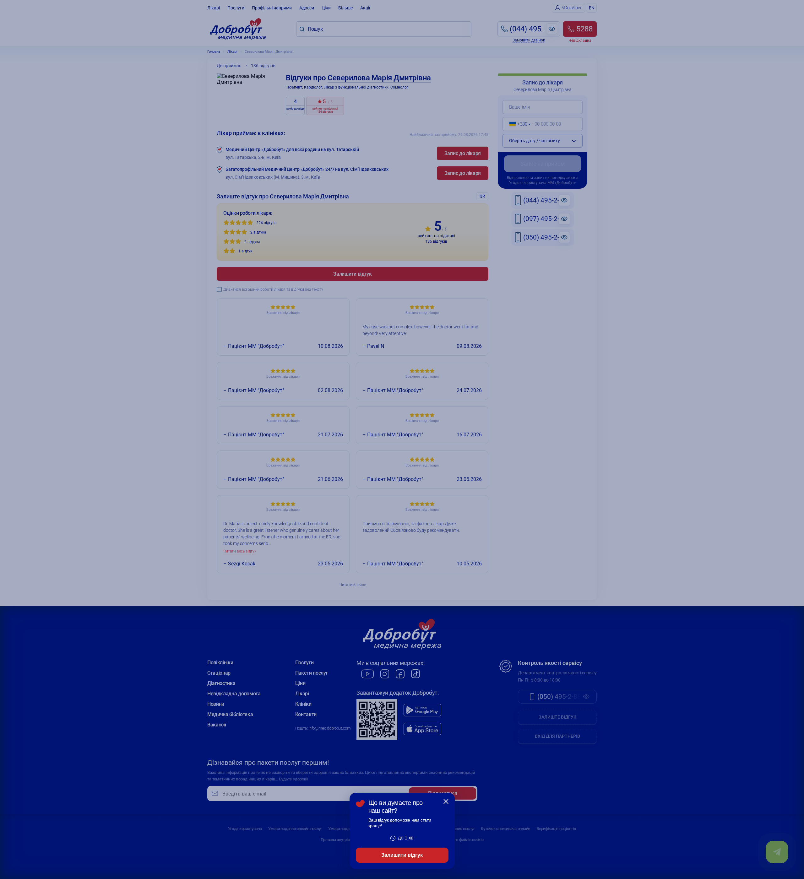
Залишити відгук (402, 855)
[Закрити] (446, 801)
